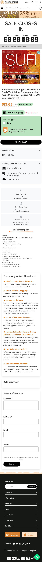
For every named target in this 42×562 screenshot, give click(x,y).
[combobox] (20, 8)
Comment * (8, 399)
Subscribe (32, 486)
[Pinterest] (20, 544)
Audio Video (13, 46)
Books (7, 46)
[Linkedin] (25, 544)
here (25, 355)
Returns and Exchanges (18, 173)
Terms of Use (26, 457)
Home (3, 46)
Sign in (27, 2)
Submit (12, 464)
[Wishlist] (32, 2)
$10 (9, 122)
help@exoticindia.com (13, 345)
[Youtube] (28, 544)
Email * (6, 430)
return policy (24, 313)
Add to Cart (21, 142)
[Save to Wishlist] (18, 98)
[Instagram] (23, 544)
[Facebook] (14, 544)
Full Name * (7, 417)
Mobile (6, 445)
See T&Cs (25, 198)
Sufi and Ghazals (22, 46)
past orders (11, 357)
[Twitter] (17, 544)
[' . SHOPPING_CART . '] (36, 2)
